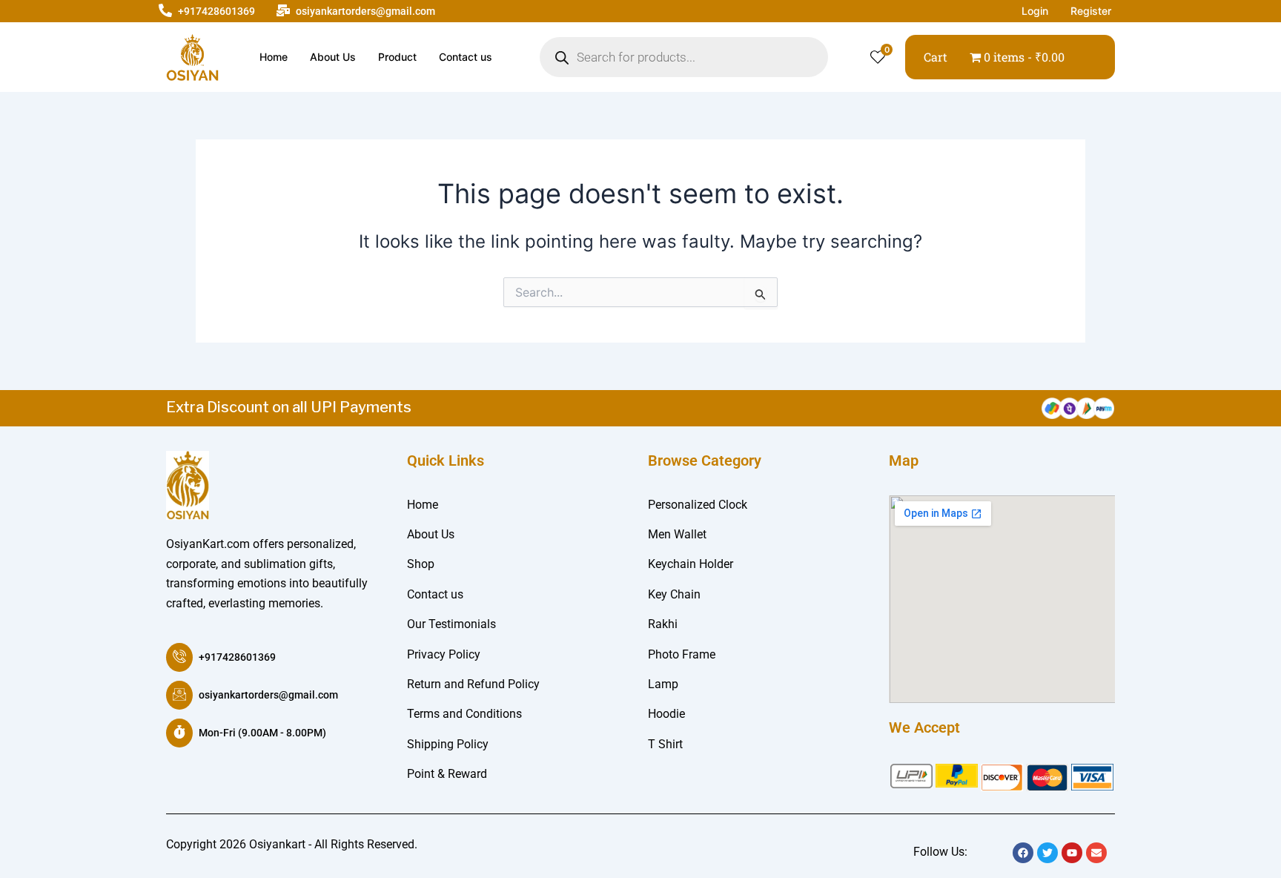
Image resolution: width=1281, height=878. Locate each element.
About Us (333, 56)
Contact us (465, 56)
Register (1090, 10)
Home (273, 56)
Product (397, 56)
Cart (935, 57)
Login (1035, 10)
